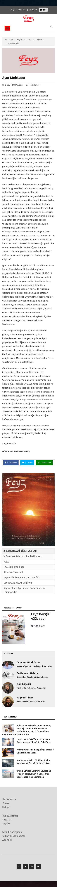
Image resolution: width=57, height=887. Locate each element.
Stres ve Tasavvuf (13, 572)
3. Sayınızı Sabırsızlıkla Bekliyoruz (22, 556)
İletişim (6, 807)
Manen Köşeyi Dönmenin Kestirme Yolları (34, 666)
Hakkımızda (9, 799)
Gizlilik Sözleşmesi (12, 832)
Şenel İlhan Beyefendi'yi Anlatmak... (32, 677)
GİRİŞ (12, 10)
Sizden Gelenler (32, 85)
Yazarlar (7, 819)
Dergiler (19, 39)
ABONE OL (33, 10)
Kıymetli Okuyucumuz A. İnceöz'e (21, 577)
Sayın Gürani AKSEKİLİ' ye (17, 582)
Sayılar (6, 823)
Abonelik (7, 839)
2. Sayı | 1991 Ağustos (34, 39)
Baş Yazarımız (10, 815)
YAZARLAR (9, 653)
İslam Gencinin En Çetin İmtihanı (31, 702)
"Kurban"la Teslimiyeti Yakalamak (31, 688)
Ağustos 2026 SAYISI (12, 608)
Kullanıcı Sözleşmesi (13, 836)
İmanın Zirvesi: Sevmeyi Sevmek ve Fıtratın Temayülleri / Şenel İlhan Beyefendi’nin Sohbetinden (34, 774)
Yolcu (6, 561)
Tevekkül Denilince (13, 567)
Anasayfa (9, 39)
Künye (5, 803)
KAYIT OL (21, 10)
